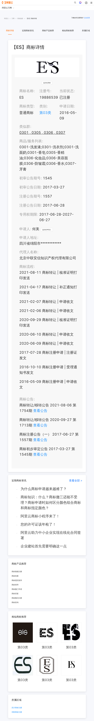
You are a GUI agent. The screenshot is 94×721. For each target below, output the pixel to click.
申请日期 (66, 106)
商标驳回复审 (17, 580)
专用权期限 (28, 214)
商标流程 (26, 266)
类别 (43, 106)
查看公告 (40, 410)
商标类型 (26, 106)
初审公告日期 (30, 187)
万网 (13, 18)
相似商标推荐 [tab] (68, 30)
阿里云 (6, 18)
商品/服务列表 (30, 141)
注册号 (44, 91)
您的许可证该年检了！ (38, 524)
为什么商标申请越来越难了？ (44, 489)
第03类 (45, 113)
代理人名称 (28, 252)
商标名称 (26, 91)
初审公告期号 (30, 178)
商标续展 (15, 576)
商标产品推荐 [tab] (48, 30)
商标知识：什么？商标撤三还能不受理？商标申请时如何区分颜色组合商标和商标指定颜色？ (51, 502)
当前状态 (66, 91)
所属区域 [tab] (86, 30)
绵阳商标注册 (17, 712)
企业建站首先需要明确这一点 (44, 546)
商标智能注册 (17, 571)
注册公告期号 (30, 196)
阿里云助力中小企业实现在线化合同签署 (51, 535)
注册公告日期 (30, 205)
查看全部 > (75, 480)
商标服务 (20, 18)
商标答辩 (15, 585)
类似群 (24, 126)
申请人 (24, 229)
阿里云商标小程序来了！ (40, 516)
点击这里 (87, 18)
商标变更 (15, 593)
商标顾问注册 (17, 598)
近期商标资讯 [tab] (28, 30)
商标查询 (15, 602)
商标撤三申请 (17, 589)
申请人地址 (28, 237)
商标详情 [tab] (10, 30)
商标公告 (26, 399)
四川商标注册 (17, 708)
